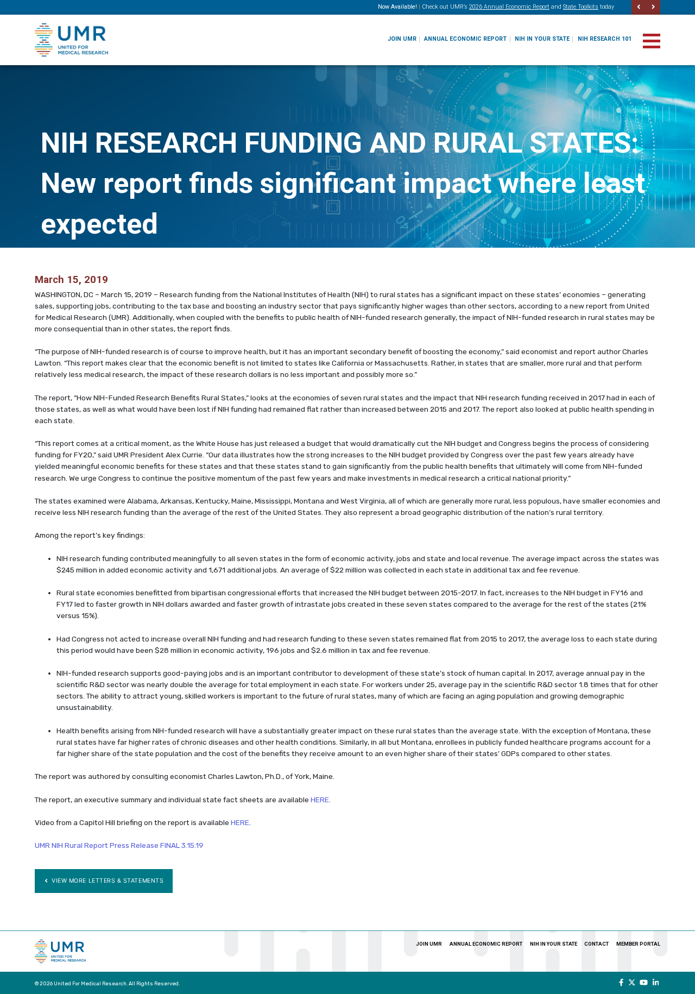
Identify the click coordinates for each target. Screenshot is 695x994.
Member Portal (638, 944)
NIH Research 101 (604, 38)
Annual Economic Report (465, 38)
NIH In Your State (542, 38)
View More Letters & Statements (107, 880)
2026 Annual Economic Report (509, 6)
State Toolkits (580, 6)
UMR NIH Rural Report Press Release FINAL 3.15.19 (119, 845)
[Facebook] (621, 982)
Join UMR (402, 38)
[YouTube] (644, 982)
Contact (596, 944)
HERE (320, 799)
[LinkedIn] (656, 982)
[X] (631, 982)
